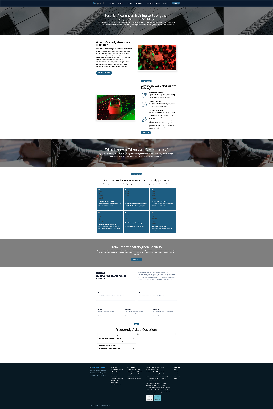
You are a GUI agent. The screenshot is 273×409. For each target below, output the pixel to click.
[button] (116, 335)
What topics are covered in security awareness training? (114, 335)
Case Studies (149, 3)
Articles (158, 3)
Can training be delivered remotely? (108, 345)
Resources (139, 3)
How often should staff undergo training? (110, 338)
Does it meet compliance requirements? (110, 348)
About (165, 3)
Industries (111, 3)
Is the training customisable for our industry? (111, 342)
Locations (129, 3)
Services (120, 3)
